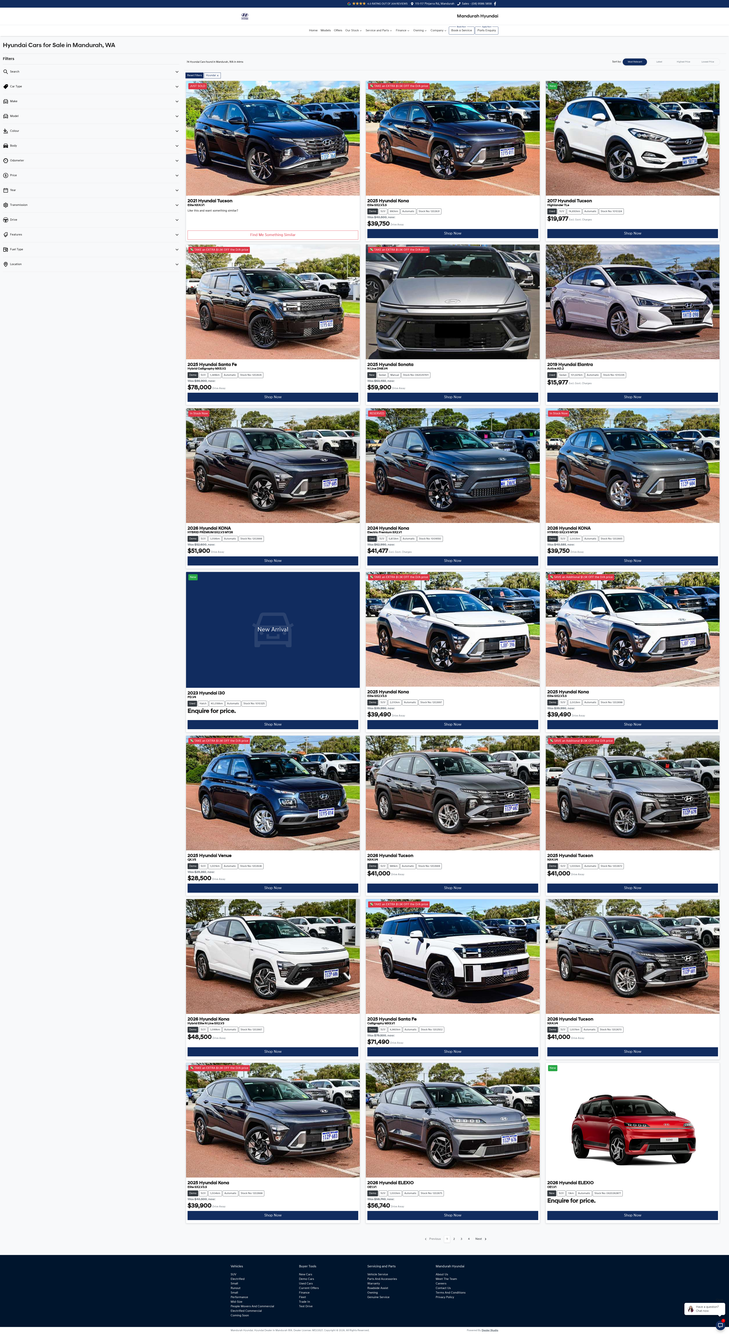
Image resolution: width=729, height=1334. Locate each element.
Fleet (302, 1297)
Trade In (304, 1301)
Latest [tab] (659, 62)
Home (313, 30)
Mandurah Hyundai (477, 16)
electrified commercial (246, 1311)
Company (437, 30)
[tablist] (671, 62)
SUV (233, 1274)
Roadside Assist (377, 1288)
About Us (442, 1274)
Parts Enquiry (486, 30)
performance (239, 1297)
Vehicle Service (377, 1274)
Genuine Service (378, 1297)
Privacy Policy (445, 1297)
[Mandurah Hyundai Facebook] (495, 4)
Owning (418, 30)
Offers (338, 30)
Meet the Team (446, 1279)
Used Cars (306, 1283)
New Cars (305, 1274)
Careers (441, 1283)
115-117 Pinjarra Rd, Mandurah (434, 3)
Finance (401, 30)
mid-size (236, 1301)
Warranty (373, 1283)
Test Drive (306, 1306)
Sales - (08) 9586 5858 (477, 3)
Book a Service (461, 30)
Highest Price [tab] (683, 62)
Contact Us (443, 1288)
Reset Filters (194, 75)
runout (236, 1288)
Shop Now (452, 233)
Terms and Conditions (450, 1292)
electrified (238, 1279)
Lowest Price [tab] (707, 62)
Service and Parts (377, 30)
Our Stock (352, 30)
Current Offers (309, 1288)
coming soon (240, 1315)
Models (326, 30)
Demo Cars (306, 1279)
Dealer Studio (490, 1330)
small (234, 1283)
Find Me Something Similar (273, 235)
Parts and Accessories (382, 1279)
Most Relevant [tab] (635, 62)
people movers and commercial (252, 1306)
